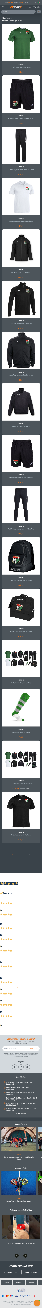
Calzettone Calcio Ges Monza (21, 732)
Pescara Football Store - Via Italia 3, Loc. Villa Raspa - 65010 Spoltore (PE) (21, 1104)
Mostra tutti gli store (21, 1113)
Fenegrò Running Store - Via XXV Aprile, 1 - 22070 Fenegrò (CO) (20, 1088)
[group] (18, 1144)
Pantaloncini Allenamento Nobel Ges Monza (21, 118)
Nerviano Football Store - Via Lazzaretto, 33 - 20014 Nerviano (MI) (21, 1109)
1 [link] (12, 854)
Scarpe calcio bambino (31, 1272)
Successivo (10, 901)
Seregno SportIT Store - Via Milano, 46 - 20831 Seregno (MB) (19, 1083)
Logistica (6, 1282)
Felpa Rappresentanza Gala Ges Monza (21, 375)
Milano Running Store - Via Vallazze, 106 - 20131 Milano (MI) (20, 1093)
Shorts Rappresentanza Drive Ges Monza (21, 478)
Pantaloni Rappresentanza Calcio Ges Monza (21, 170)
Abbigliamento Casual (10, 1272)
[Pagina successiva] (29, 854)
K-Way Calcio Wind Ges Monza (21, 426)
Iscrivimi (33, 1048)
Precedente (3, 901)
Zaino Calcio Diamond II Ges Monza (21, 580)
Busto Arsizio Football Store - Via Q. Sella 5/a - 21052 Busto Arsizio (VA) (21, 1099)
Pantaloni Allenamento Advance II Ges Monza (21, 529)
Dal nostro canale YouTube (21, 1210)
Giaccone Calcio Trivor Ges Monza (21, 272)
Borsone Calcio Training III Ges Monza (21, 631)
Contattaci (19, 1282)
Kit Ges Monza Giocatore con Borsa (21, 683)
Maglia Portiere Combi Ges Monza (21, 835)
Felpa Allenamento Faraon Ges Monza (21, 324)
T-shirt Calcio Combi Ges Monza (21, 67)
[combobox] (19, 11)
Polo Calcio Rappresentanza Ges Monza (21, 221)
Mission (31, 1282)
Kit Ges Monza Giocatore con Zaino (21, 784)
